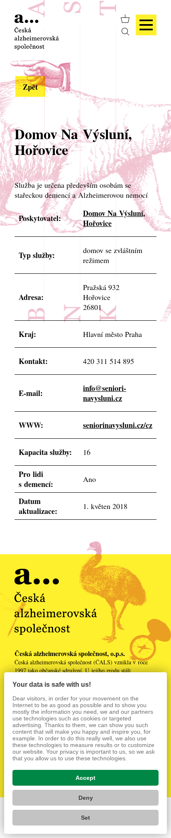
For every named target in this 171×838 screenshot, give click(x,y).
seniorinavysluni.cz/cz (117, 425)
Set (85, 817)
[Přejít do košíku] (125, 19)
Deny (85, 797)
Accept (85, 777)
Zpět (30, 86)
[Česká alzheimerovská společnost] (37, 31)
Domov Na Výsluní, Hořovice (114, 218)
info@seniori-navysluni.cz (104, 393)
